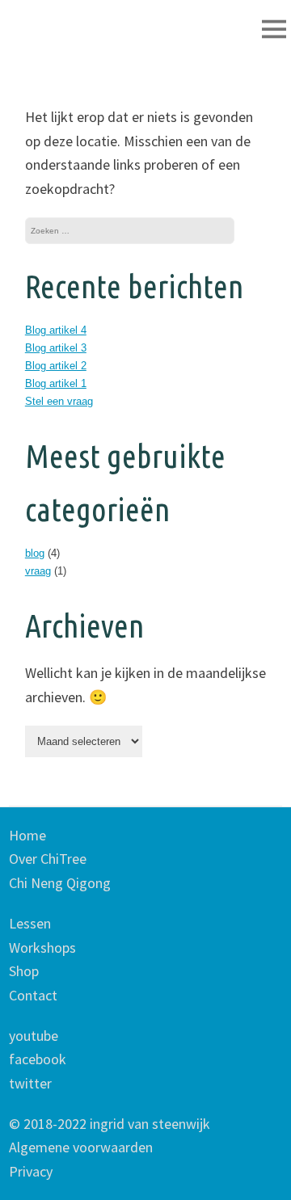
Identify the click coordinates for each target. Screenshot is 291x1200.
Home (27, 835)
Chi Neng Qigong (60, 883)
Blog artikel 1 (55, 383)
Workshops (42, 947)
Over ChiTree (47, 858)
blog (34, 553)
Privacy (31, 1171)
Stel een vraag (59, 401)
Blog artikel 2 (55, 366)
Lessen (30, 923)
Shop (24, 971)
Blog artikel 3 (55, 348)
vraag (38, 571)
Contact (33, 995)
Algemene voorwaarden (81, 1147)
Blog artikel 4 (55, 330)
